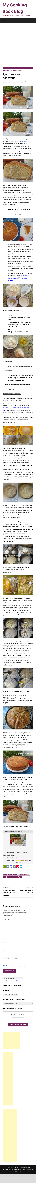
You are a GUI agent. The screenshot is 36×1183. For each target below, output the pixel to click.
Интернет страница (10, 958)
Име (5, 942)
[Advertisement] (18, 45)
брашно (9, 874)
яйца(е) (19, 877)
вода (13, 874)
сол (8, 877)
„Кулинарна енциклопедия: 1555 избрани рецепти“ (18, 278)
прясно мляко (21, 874)
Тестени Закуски (7, 70)
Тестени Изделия (17, 70)
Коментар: (7, 919)
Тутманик (25, 141)
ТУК (4, 826)
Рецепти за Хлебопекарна (26, 68)
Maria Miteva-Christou (9, 82)
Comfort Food (6, 68)
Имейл (6, 950)
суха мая (13, 877)
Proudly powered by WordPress (12, 1169)
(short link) (17, 214)
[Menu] (4, 20)
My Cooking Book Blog (23, 1167)
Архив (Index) (15, 68)
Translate (17, 980)
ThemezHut (18, 1171)
